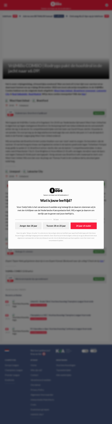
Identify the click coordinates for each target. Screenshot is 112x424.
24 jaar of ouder (83, 226)
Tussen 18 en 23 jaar (56, 226)
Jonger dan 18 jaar (28, 226)
